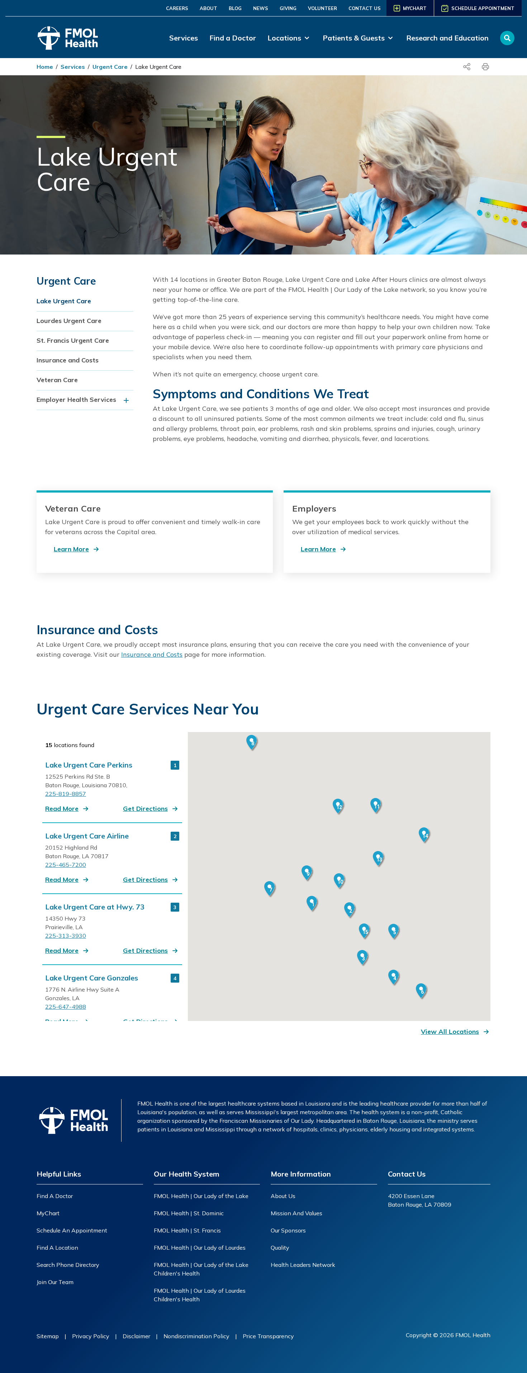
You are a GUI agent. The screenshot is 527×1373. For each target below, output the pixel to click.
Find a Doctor (232, 37)
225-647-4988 (65, 1006)
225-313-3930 (65, 935)
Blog (235, 8)
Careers (177, 8)
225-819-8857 (65, 793)
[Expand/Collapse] (128, 400)
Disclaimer (136, 1336)
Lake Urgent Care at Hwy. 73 (94, 907)
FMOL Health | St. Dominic (189, 1213)
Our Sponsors (288, 1230)
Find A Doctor (55, 1195)
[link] (289, 38)
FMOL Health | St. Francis (187, 1230)
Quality (280, 1247)
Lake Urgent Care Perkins (88, 765)
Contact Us (364, 8)
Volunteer (322, 8)
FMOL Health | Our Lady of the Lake (201, 1195)
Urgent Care (110, 66)
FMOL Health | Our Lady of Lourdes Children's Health (200, 1295)
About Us (283, 1195)
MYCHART (415, 8)
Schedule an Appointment (72, 1230)
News (260, 8)
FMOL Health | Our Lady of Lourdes (200, 1247)
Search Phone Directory (68, 1264)
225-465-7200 (65, 864)
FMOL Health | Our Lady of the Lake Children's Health (201, 1269)
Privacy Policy (90, 1336)
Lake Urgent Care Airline (87, 836)
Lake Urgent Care (158, 66)
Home (45, 66)
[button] (67, 809)
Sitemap (48, 1336)
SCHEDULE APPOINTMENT (482, 8)
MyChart (48, 1213)
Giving (288, 8)
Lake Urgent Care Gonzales (91, 978)
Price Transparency (268, 1336)
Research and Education (447, 37)
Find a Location (57, 1247)
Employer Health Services (76, 399)
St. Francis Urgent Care (73, 340)
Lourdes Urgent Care (69, 321)
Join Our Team (55, 1282)
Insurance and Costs (68, 360)
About (208, 8)
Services (183, 37)
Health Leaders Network (303, 1264)
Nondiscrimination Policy (196, 1336)
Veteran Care (57, 380)
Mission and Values (296, 1213)
